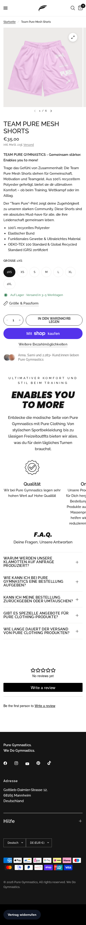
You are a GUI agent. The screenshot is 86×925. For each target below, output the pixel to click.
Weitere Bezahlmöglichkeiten (43, 344)
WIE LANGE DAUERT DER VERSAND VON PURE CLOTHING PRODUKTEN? (36, 631)
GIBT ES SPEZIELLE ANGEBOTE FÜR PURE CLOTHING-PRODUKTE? (36, 615)
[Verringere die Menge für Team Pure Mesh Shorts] (7, 320)
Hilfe (9, 821)
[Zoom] (73, 37)
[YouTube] (30, 764)
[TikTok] (52, 763)
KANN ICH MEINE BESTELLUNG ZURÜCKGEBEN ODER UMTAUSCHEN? (38, 599)
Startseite (9, 21)
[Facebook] (8, 763)
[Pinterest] (41, 763)
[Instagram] (19, 763)
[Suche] (73, 8)
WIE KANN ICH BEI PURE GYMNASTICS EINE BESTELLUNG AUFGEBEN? (33, 581)
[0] (80, 8)
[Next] (51, 111)
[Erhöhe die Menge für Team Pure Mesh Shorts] (19, 320)
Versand (28, 144)
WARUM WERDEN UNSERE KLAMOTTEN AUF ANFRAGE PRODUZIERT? (28, 562)
